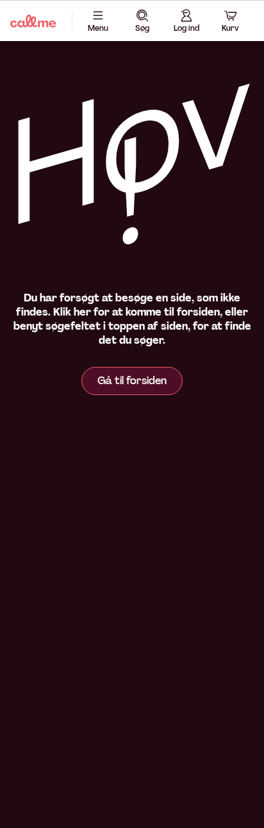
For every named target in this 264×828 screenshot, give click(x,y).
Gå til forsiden (132, 380)
